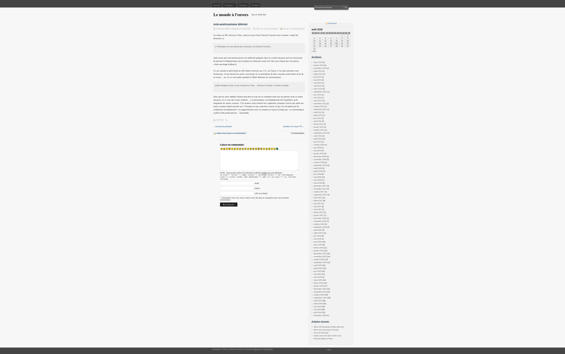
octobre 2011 (319, 106)
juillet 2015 (318, 74)
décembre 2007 (320, 186)
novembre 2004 (320, 292)
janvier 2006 (319, 251)
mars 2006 (318, 245)
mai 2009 (317, 151)
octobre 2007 (319, 192)
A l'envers (220, 120)
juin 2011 (317, 118)
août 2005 (318, 265)
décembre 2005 (320, 254)
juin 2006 (317, 236)
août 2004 (318, 301)
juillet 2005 (318, 268)
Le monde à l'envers (230, 14)
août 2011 (318, 112)
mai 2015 (317, 80)
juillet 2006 (318, 233)
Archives (243, 5)
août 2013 (318, 86)
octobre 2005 (319, 260)
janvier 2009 (319, 154)
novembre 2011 (320, 104)
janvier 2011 (319, 127)
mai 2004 (317, 310)
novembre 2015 (320, 68)
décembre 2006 (320, 218)
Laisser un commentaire (292, 29)
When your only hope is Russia (326, 330)
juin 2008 (317, 174)
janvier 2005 (319, 286)
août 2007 (318, 198)
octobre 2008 (319, 162)
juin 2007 (317, 204)
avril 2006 (318, 242)
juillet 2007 (318, 201)
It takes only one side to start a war (327, 336)
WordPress (268, 349)
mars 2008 (318, 183)
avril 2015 (318, 83)
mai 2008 (317, 177)
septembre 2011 (320, 109)
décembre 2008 (320, 157)
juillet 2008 (318, 171)
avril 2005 (318, 277)
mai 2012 (317, 98)
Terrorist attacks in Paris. (323, 339)
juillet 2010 (318, 139)
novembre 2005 (320, 257)
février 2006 (318, 248)
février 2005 (318, 283)
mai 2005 (317, 274)
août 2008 (318, 168)
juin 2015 (317, 77)
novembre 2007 (320, 189)
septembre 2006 (320, 227)
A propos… (230, 5)
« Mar (313, 51)
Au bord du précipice (222, 127)
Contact (255, 5)
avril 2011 (317, 121)
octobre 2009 (319, 145)
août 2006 (318, 230)
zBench (257, 349)
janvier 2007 (319, 215)
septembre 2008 (320, 165)
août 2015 (318, 71)
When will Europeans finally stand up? (329, 327)
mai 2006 (317, 239)
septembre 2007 (320, 195)
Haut (329, 350)
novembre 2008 (320, 159)
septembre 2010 (320, 133)
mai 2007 (317, 207)
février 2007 (318, 212)
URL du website (261, 193)
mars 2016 (318, 62)
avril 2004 (318, 312)
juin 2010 (317, 142)
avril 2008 (318, 180)
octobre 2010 (319, 130)
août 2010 (318, 136)
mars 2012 (318, 101)
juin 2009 (317, 148)
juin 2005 (317, 271)
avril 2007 (318, 209)
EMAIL (257, 188)
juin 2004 (317, 307)
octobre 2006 (319, 224)
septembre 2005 (320, 262)
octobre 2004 (319, 295)
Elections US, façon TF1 (294, 127)
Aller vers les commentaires (267, 29)
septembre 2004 (320, 298)
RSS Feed (332, 24)
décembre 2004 (320, 289)
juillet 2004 (318, 304)
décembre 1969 (320, 315)
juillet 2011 (318, 115)
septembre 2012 (320, 92)
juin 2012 (317, 95)
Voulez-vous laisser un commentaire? (231, 133)
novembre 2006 (320, 221)
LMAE (226, 29)
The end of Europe (321, 333)
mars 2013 (318, 89)
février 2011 (318, 124)
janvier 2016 (319, 65)
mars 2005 (318, 280)
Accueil (216, 5)
